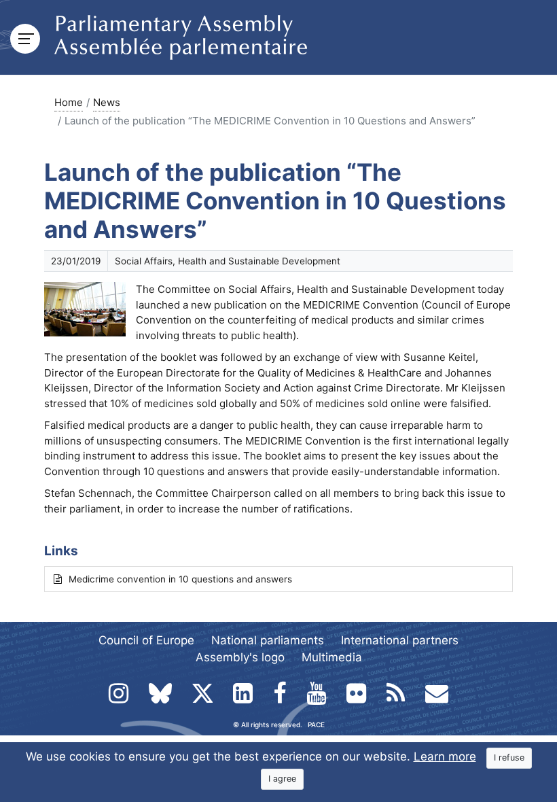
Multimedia (332, 657)
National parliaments (267, 640)
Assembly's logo (240, 657)
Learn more (445, 756)
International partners (400, 640)
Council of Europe (146, 640)
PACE (316, 724)
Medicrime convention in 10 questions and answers (180, 579)
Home (68, 102)
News (106, 102)
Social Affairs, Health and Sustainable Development (227, 261)
